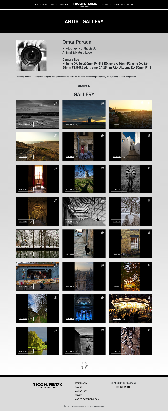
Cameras (106, 5)
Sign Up (78, 387)
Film (123, 5)
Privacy (78, 395)
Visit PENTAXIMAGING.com (87, 399)
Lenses (116, 5)
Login (130, 5)
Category (63, 5)
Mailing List (80, 391)
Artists (53, 5)
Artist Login (81, 383)
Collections (41, 5)
